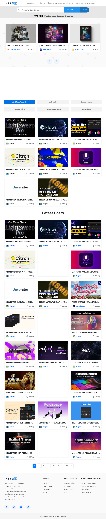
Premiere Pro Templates (88, 483)
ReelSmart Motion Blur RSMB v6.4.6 (54, 200)
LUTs (65, 493)
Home (45, 483)
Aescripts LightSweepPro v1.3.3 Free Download (27, 140)
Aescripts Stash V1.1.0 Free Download (23, 423)
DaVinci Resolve (86, 493)
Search (84, 10)
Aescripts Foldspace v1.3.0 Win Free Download (59, 423)
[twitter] (14, 507)
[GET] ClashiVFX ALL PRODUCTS (52, 46)
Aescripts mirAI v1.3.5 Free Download (88, 363)
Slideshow (69, 16)
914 (59, 466)
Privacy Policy (47, 486)
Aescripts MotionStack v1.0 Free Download (25, 332)
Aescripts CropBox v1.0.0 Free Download (57, 363)
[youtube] (21, 507)
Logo (54, 16)
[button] (49, 61)
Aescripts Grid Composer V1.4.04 (86, 393)
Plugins (47, 16)
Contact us (46, 489)
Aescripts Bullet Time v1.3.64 (19, 453)
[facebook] (7, 507)
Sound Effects (15, 49)
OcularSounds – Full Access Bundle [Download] (28, 46)
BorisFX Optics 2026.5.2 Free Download (23, 393)
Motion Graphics (69, 483)
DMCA (45, 493)
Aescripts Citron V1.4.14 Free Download (23, 170)
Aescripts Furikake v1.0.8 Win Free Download (59, 170)
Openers (60, 16)
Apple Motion (85, 489)
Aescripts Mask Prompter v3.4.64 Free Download (27, 363)
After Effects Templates (48, 49)
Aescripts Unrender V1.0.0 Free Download (24, 200)
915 (66, 466)
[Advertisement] (53, 83)
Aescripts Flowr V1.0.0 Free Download (56, 140)
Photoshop (67, 486)
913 (53, 466)
